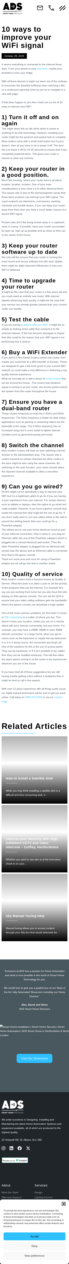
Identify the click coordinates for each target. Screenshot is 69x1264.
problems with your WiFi (34, 324)
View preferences (34, 1255)
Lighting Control (43, 1197)
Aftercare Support (11, 1197)
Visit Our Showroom (34, 1058)
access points (53, 378)
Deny (34, 1246)
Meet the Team (10, 1192)
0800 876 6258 (33, 697)
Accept (34, 1236)
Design (38, 1192)
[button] (63, 1204)
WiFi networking (13, 617)
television (42, 68)
